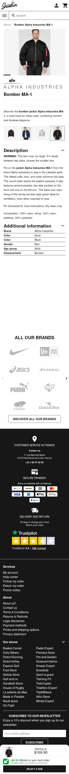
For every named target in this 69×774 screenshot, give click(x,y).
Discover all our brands (34, 419)
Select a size (34, 769)
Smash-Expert (45, 666)
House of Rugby (13, 688)
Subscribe (34, 742)
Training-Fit (43, 679)
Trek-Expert (43, 683)
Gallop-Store (11, 674)
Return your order (34, 524)
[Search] (13, 15)
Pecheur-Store (45, 652)
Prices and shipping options (21, 629)
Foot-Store (10, 670)
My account (10, 572)
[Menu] (4, 15)
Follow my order (13, 581)
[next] (66, 378)
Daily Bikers (11, 652)
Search (21, 15)
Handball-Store (13, 683)
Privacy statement (14, 634)
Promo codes (11, 590)
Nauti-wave (10, 701)
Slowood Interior (46, 661)
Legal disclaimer (13, 621)
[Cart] (65, 5)
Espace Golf (11, 666)
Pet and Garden (46, 657)
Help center (10, 577)
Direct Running (13, 657)
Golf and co (10, 679)
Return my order (13, 585)
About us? (9, 603)
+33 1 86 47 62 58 (34, 462)
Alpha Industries (33, 86)
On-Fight (8, 705)
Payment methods (14, 625)
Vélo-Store (43, 696)
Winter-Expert (45, 701)
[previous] (2, 378)
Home (7, 24)
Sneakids (42, 670)
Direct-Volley (11, 661)
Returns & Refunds (15, 616)
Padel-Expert (44, 648)
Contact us (34, 450)
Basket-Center (12, 648)
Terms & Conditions (16, 612)
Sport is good (44, 674)
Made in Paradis (13, 696)
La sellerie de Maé (15, 692)
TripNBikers (44, 692)
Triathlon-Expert (46, 688)
